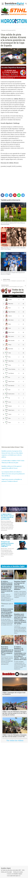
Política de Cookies (18, 872)
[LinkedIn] (10, 195)
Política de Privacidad (6, 872)
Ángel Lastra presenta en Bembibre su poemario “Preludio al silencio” (12, 480)
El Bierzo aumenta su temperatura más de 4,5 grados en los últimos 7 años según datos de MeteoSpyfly (7, 613)
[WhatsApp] (19, 195)
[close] (3, 4)
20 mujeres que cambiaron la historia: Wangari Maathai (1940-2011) (7, 544)
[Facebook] (2, 195)
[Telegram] (23, 195)
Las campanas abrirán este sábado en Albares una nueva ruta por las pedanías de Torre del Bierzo (13, 474)
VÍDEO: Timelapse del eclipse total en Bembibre (13, 693)
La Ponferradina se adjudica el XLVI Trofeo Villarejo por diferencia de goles (13, 461)
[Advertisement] (14, 804)
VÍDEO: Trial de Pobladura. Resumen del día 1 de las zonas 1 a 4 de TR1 (14, 735)
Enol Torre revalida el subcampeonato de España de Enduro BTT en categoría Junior (7, 651)
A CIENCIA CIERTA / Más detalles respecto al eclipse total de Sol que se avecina (7, 516)
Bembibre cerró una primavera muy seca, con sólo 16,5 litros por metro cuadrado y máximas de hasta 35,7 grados (20, 618)
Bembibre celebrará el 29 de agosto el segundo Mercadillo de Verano (11, 467)
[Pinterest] (15, 195)
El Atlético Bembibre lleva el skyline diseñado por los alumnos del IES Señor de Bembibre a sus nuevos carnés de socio (6, 587)
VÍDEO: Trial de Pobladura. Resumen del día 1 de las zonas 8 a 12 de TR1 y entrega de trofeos (14, 713)
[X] (6, 195)
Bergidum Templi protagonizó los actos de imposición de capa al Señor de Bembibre (20, 585)
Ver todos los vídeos (14, 740)
